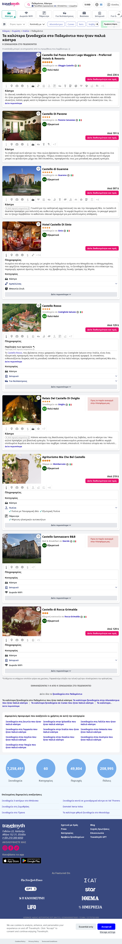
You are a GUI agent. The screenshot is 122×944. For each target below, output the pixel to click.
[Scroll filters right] (97, 24)
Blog (92, 825)
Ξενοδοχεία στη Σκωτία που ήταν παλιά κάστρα (23, 723)
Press (64, 829)
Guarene (62, 175)
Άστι (81, 24)
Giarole (65, 541)
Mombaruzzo (59, 464)
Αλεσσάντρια (56, 24)
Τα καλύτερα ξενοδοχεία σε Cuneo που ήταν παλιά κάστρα (62, 702)
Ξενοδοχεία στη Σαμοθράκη (15, 806)
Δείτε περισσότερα (59, 294)
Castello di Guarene (55, 169)
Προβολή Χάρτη (110, 24)
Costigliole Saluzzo (67, 312)
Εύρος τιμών (16, 24)
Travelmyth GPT (98, 837)
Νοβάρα (93, 24)
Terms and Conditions (49, 941)
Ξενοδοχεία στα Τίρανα (13, 812)
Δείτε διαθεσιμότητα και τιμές (102, 79)
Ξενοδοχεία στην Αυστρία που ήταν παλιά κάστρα (97, 738)
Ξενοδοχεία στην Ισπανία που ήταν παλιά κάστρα (96, 730)
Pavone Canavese (66, 120)
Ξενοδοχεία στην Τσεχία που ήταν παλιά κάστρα (21, 746)
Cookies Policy (20, 941)
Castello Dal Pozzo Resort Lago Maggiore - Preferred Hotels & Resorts (76, 56)
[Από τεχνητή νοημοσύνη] (28, 208)
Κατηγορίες (67, 833)
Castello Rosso (51, 306)
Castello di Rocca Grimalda (59, 609)
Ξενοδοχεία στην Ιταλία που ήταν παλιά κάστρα (61, 730)
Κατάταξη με (35, 24)
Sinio (60, 230)
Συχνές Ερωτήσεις (99, 829)
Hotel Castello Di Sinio (56, 224)
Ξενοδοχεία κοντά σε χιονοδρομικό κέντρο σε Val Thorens (91, 800)
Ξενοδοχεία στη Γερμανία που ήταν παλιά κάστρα (21, 730)
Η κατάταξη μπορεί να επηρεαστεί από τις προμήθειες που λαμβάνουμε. (35, 48)
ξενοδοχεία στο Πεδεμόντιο (67, 694)
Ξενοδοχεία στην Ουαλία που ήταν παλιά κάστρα (58, 738)
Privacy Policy (34, 941)
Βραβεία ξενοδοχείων (72, 837)
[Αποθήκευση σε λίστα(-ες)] (38, 55)
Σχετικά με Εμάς (69, 825)
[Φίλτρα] (4, 24)
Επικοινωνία (97, 833)
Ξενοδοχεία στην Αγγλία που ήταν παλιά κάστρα (21, 738)
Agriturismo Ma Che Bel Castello (63, 457)
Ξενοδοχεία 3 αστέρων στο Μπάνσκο (20, 800)
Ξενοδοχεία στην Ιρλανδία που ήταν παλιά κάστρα (59, 723)
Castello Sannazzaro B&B (58, 536)
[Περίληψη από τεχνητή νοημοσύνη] (33, 349)
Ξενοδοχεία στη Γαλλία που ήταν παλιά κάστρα (98, 723)
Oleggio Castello (66, 65)
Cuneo (71, 24)
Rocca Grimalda (72, 616)
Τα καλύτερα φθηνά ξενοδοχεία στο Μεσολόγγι (86, 812)
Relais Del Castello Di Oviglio (61, 398)
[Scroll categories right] (118, 14)
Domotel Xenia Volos (73, 806)
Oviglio (61, 404)
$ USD (87, 5)
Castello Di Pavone (54, 114)
